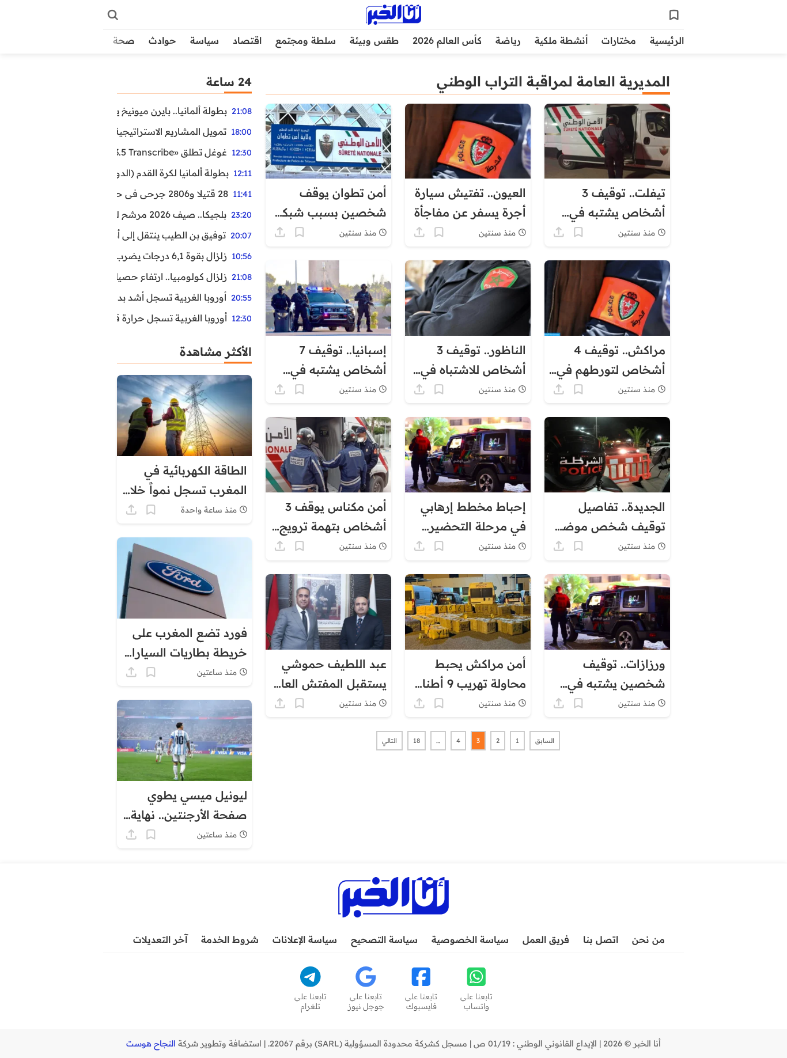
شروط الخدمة (230, 939)
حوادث (162, 40)
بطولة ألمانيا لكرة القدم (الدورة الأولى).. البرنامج (173, 173)
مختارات (618, 40)
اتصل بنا (600, 939)
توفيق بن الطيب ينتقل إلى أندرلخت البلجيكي (171, 235)
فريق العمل (546, 939)
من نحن (648, 939)
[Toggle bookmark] (578, 232)
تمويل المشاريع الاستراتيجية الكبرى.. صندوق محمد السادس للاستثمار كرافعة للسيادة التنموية (171, 131)
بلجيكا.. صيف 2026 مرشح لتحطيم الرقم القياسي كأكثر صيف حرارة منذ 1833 (171, 214)
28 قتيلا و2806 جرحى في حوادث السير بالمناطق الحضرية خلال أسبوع (172, 193)
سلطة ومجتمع (305, 40)
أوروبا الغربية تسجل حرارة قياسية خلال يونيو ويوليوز (172, 318)
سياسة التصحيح (384, 939)
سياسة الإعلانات (305, 939)
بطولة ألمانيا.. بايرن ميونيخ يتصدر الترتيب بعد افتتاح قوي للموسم (172, 110)
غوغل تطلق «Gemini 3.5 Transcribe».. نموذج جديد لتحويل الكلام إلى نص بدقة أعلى (172, 152)
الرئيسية (667, 40)
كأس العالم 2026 (447, 40)
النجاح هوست (151, 1043)
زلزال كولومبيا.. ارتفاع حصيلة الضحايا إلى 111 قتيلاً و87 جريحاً (172, 276)
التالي (389, 741)
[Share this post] (559, 232)
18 (416, 741)
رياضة (508, 40)
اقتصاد (247, 40)
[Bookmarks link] (674, 15)
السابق (544, 741)
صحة (124, 40)
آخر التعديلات (160, 939)
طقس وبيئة (374, 40)
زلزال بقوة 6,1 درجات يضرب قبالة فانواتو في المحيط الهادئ (172, 255)
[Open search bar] (113, 15)
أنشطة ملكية (561, 40)
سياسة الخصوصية (470, 939)
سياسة (204, 40)
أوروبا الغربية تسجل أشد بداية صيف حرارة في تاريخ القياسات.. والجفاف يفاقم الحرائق (171, 297)
